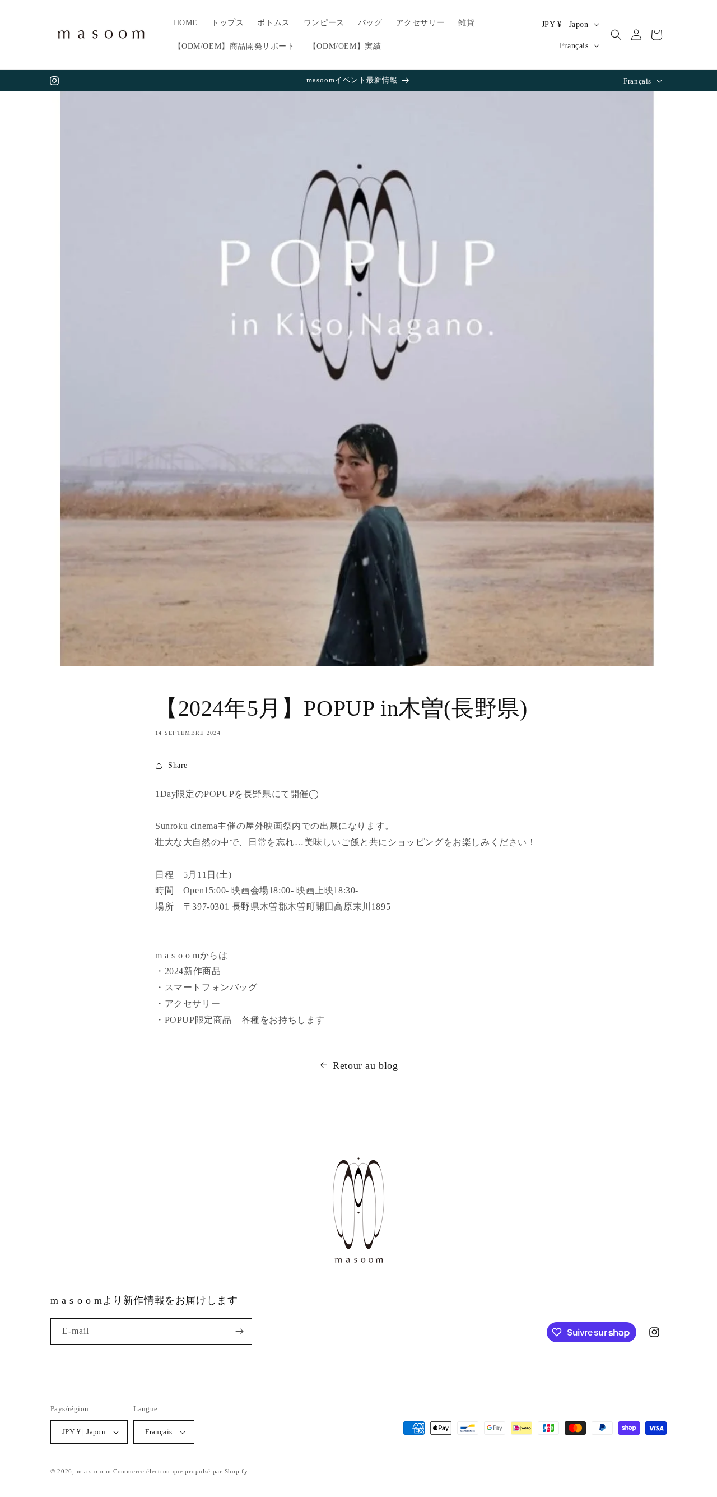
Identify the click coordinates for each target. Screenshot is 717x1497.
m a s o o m (94, 1471)
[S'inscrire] (239, 1331)
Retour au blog (365, 1065)
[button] (616, 34)
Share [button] (178, 765)
